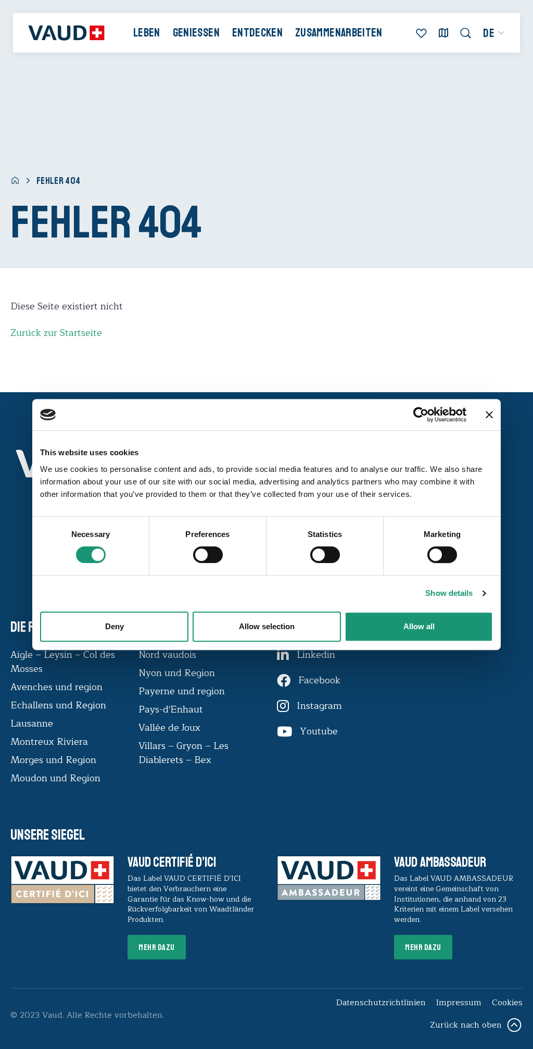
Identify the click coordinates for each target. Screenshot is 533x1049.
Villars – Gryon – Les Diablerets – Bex (183, 753)
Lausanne (31, 723)
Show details (449, 593)
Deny (114, 626)
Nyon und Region (178, 673)
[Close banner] (489, 414)
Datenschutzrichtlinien (381, 1002)
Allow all (419, 626)
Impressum (458, 1002)
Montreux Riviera (49, 742)
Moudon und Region (55, 778)
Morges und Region (54, 760)
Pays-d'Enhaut (170, 709)
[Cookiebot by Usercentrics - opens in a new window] (420, 414)
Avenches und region (56, 687)
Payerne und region (181, 691)
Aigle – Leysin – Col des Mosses (62, 662)
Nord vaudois (167, 655)
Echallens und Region (59, 705)
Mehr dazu (156, 947)
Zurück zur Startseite (56, 333)
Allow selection (267, 626)
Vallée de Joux (169, 727)
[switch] (197, 553)
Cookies (507, 1002)
